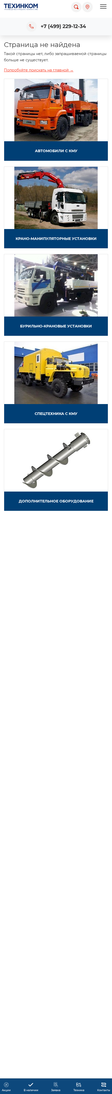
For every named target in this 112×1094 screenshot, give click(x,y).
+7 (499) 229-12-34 (63, 26)
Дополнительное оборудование (56, 501)
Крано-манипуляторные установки (56, 238)
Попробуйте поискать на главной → (38, 70)
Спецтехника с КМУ (56, 413)
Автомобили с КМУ (56, 151)
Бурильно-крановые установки (56, 326)
